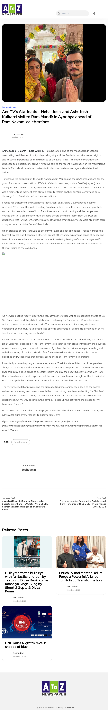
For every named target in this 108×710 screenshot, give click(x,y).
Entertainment (10, 107)
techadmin (17, 134)
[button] (103, 13)
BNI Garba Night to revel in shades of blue (26, 645)
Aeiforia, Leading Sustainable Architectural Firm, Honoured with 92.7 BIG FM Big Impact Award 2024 (83, 504)
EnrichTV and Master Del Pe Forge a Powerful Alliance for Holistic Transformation (81, 576)
